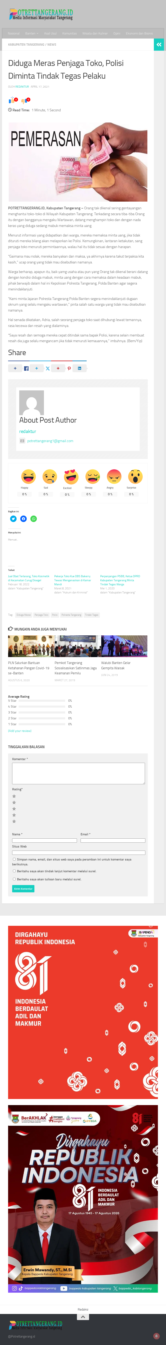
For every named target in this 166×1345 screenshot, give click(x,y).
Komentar (20, 759)
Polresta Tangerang (71, 614)
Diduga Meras (24, 614)
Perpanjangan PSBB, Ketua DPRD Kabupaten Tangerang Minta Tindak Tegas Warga (120, 580)
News (51, 44)
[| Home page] (41, 14)
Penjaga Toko (41, 614)
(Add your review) (19, 731)
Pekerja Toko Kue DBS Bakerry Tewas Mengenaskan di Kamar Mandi (72, 580)
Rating (17, 789)
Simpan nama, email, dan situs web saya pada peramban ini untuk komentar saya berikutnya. (71, 861)
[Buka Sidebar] (159, 45)
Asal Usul (50, 33)
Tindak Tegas (91, 614)
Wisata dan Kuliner (95, 33)
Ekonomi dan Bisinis (139, 33)
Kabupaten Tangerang (26, 44)
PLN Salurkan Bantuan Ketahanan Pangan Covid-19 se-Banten (28, 668)
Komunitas (69, 33)
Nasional (14, 33)
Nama (17, 834)
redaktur (22, 86)
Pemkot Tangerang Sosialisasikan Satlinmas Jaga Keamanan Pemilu (76, 668)
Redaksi (83, 1309)
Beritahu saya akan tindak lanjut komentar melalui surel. (56, 871)
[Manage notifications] (156, 1336)
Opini (116, 33)
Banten (30, 33)
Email (85, 834)
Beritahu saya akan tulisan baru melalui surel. (49, 879)
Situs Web (19, 846)
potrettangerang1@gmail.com (50, 441)
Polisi (55, 614)
